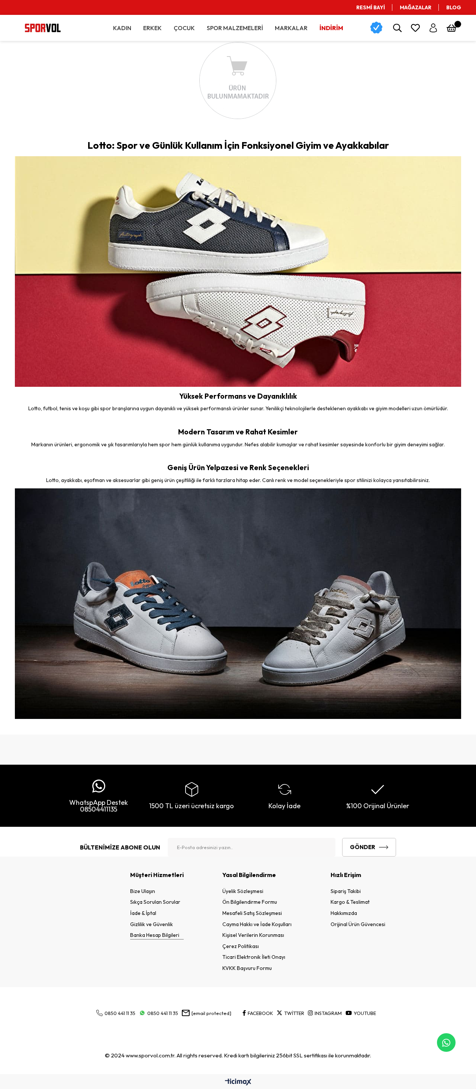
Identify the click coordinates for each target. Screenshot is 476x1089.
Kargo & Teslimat (350, 902)
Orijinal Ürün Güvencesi (358, 924)
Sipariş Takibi (346, 891)
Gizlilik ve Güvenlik (151, 924)
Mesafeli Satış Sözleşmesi (252, 913)
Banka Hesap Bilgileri (154, 935)
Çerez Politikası (240, 946)
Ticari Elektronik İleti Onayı (253, 957)
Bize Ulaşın (142, 891)
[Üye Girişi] (433, 27)
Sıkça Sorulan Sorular (155, 902)
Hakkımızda (344, 913)
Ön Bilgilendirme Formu (249, 902)
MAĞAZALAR (415, 7)
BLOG (453, 7)
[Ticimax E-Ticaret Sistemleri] (238, 1082)
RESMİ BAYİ (370, 7)
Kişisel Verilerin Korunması (253, 935)
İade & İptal (143, 913)
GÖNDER (362, 847)
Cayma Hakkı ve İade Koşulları (257, 924)
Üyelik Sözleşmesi (242, 891)
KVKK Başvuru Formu (247, 968)
